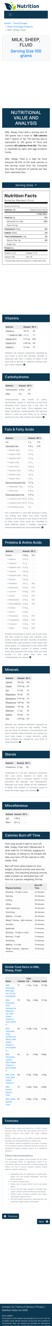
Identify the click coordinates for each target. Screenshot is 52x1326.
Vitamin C (10, 347)
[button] (24, 364)
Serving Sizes (24, 185)
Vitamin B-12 (11, 339)
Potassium (10, 706)
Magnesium (11, 694)
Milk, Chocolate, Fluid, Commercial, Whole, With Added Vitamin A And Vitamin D (11, 1039)
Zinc (7, 719)
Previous (12, 1216)
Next (42, 1221)
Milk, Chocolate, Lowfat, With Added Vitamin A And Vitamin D (11, 1062)
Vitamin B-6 (11, 343)
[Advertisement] (26, 84)
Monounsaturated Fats (16, 482)
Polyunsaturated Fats (15, 495)
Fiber (8, 394)
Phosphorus (11, 702)
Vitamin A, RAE (15, 335)
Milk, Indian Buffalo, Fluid (10, 1102)
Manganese (11, 698)
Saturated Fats (12, 446)
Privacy (40, 1306)
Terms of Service (25, 1306)
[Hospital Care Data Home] (21, 5)
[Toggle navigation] (10, 14)
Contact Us (8, 1306)
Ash (7, 818)
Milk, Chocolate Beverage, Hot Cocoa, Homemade (11, 990)
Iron (7, 690)
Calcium (9, 682)
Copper (9, 686)
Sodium (9, 714)
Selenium (10, 710)
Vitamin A (10, 331)
